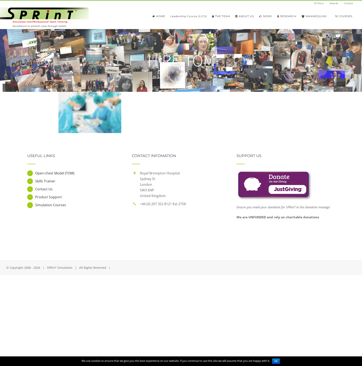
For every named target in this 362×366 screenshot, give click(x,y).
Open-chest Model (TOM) (54, 173)
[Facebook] (158, 231)
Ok (276, 361)
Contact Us (44, 189)
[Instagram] (192, 231)
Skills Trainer (45, 181)
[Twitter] (169, 231)
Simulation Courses (50, 205)
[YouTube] (181, 231)
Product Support (48, 197)
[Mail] (204, 231)
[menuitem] (319, 3)
